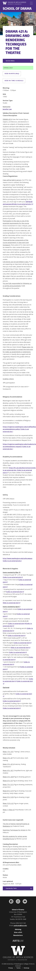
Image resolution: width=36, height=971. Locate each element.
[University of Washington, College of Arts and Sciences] (14, 3)
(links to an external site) (20, 648)
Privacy (10, 968)
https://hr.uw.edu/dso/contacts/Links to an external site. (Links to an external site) (19, 470)
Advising (18, 929)
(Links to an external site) (12, 577)
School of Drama (17, 8)
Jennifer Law (7, 109)
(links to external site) (11, 603)
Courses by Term (11, 888)
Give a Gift (18, 932)
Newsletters (18, 935)
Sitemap (26, 968)
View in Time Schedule (14, 80)
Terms (18, 968)
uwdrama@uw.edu (20, 925)
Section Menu (10, 61)
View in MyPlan (11, 73)
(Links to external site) (14, 592)
